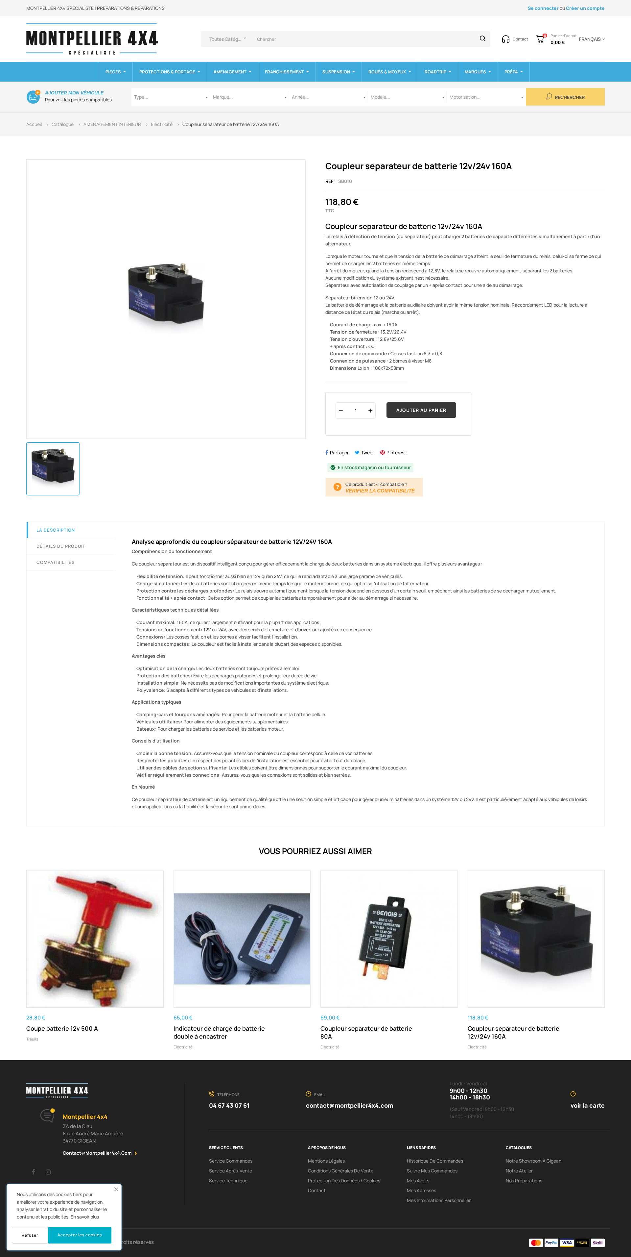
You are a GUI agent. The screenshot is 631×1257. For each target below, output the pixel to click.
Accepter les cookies (80, 1235)
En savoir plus (85, 1217)
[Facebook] (33, 1172)
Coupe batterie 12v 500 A (62, 1028)
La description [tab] (55, 530)
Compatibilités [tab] (55, 562)
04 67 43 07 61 (229, 1105)
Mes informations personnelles (439, 1200)
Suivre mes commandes (432, 1171)
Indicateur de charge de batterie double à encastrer (219, 1032)
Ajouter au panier (421, 410)
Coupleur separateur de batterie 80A (366, 1032)
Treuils (32, 1039)
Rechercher (569, 97)
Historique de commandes (435, 1161)
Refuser (30, 1235)
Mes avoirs (418, 1180)
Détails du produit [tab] (60, 546)
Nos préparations (524, 1180)
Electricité (183, 1047)
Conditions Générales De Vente (340, 1171)
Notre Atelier (519, 1171)
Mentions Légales (326, 1161)
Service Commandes (230, 1161)
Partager (339, 452)
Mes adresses (421, 1190)
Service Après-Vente (230, 1171)
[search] (483, 39)
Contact (317, 1190)
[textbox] (170, 97)
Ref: (330, 181)
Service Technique (228, 1180)
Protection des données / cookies (344, 1180)
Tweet (367, 452)
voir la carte (588, 1105)
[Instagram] (48, 1172)
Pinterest (396, 452)
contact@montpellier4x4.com (97, 1153)
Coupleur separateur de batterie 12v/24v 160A (513, 1032)
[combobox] (170, 97)
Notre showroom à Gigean (533, 1161)
